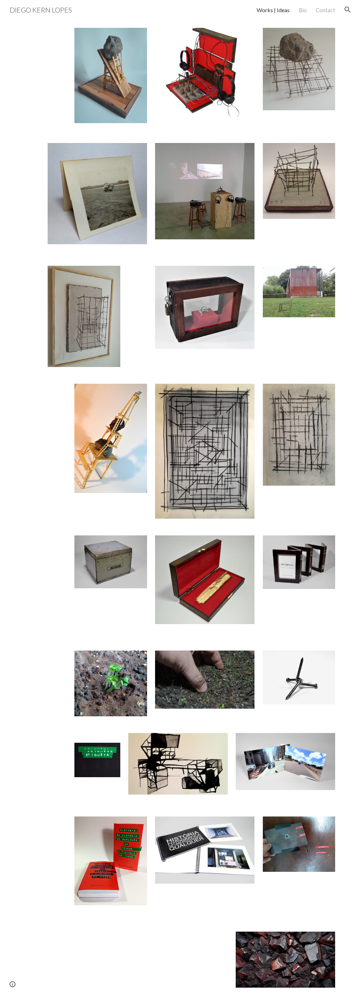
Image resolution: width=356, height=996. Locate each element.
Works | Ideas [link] (273, 10)
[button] (347, 9)
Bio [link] (303, 10)
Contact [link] (325, 10)
